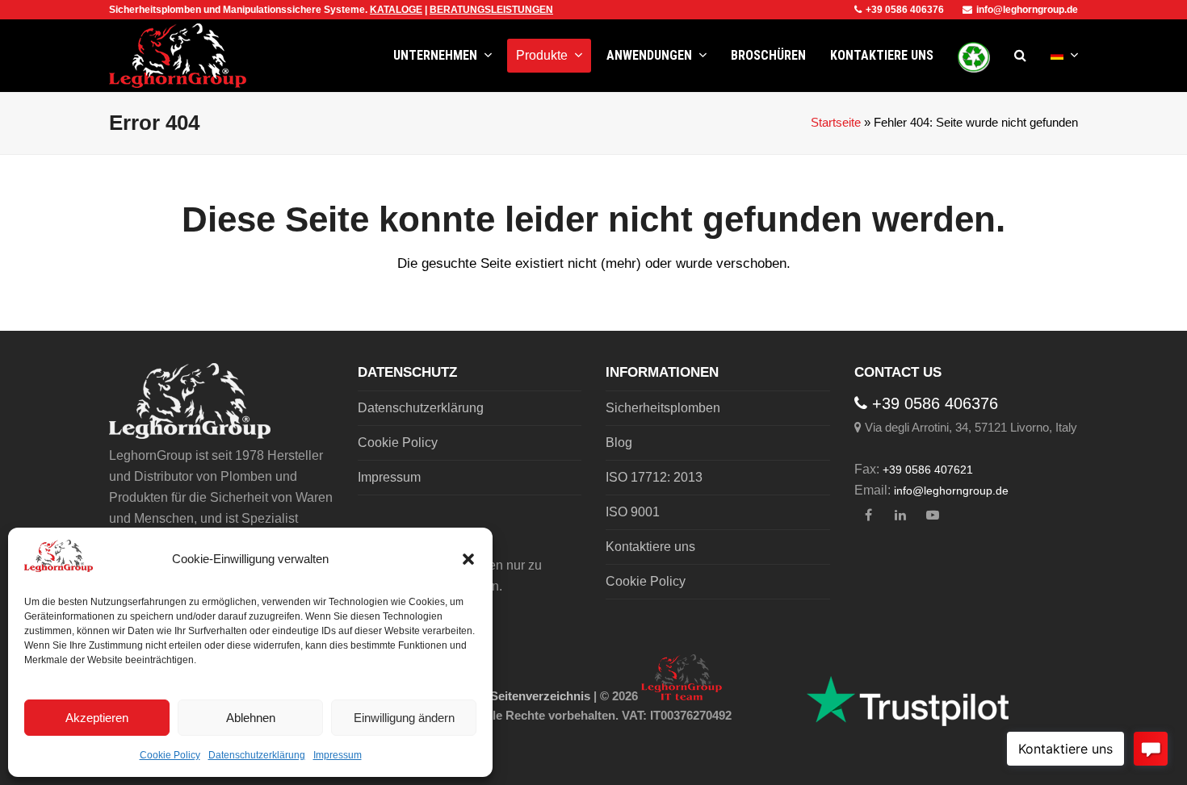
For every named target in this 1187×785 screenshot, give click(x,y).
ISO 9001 (633, 512)
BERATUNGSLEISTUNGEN (491, 9)
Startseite (836, 122)
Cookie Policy (170, 755)
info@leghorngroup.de (1027, 9)
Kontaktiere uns (650, 546)
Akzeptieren (96, 717)
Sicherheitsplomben (663, 408)
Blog (619, 442)
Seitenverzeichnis (540, 696)
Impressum (337, 755)
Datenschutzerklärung (256, 755)
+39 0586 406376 (905, 9)
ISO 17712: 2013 (654, 477)
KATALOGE (396, 9)
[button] (468, 559)
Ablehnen (250, 717)
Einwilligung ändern (404, 717)
